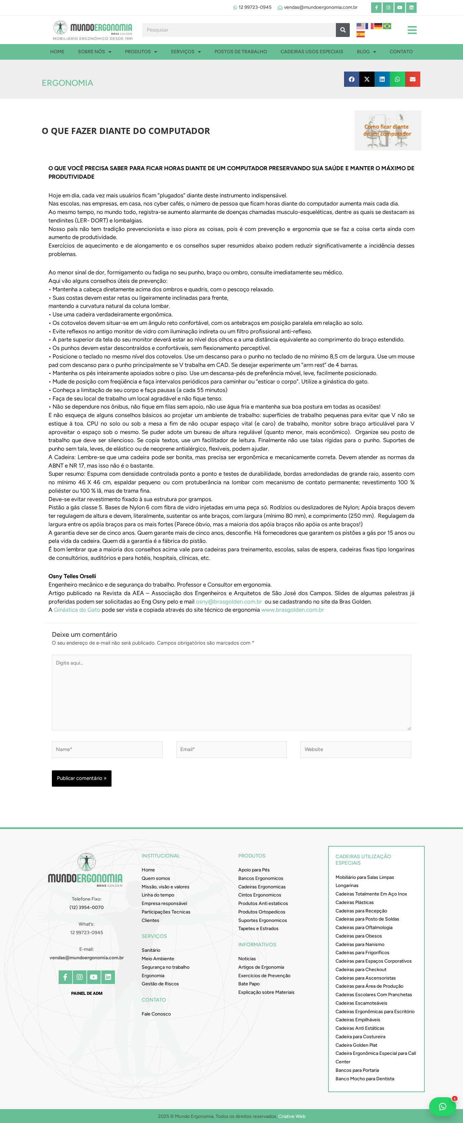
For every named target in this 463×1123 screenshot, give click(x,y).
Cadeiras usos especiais (312, 52)
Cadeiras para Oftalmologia (364, 927)
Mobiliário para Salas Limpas (365, 877)
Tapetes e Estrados (258, 928)
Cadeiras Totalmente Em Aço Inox (371, 894)
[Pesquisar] (343, 30)
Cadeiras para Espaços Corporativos (374, 961)
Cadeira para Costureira (360, 1037)
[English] (361, 25)
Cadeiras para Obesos (359, 936)
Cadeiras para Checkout (361, 969)
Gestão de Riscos (160, 984)
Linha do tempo (158, 895)
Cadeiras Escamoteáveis (361, 1003)
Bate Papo (249, 984)
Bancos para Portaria (357, 1070)
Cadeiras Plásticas (355, 902)
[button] (351, 79)
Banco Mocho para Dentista (365, 1079)
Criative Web (291, 1116)
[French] (369, 25)
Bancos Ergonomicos (260, 878)
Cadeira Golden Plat (356, 1045)
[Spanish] (361, 34)
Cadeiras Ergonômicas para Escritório (375, 1011)
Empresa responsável (164, 903)
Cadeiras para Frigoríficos (362, 952)
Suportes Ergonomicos (262, 920)
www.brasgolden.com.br (292, 609)
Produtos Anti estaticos (263, 903)
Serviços (183, 52)
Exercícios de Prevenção (264, 976)
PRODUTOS (138, 52)
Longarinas (347, 885)
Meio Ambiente (158, 959)
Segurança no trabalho (165, 967)
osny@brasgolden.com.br (229, 601)
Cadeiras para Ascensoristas (366, 978)
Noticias (247, 959)
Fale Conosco (156, 1014)
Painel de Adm (86, 993)
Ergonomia (67, 83)
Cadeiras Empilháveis (358, 1020)
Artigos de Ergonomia (261, 967)
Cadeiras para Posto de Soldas (367, 919)
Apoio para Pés (254, 870)
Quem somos (156, 878)
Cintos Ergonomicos (259, 895)
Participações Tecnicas (166, 912)
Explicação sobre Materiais (266, 992)
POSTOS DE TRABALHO (241, 52)
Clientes (150, 920)
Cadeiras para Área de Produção (369, 986)
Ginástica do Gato (77, 609)
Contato (401, 52)
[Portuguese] (387, 25)
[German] (378, 25)
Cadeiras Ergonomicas (262, 887)
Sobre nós (91, 52)
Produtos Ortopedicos (261, 912)
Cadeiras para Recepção (361, 911)
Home (57, 52)
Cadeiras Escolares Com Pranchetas (374, 995)
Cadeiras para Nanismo (360, 944)
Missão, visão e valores (165, 887)
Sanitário (151, 950)
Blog (363, 52)
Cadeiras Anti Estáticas (360, 1028)
